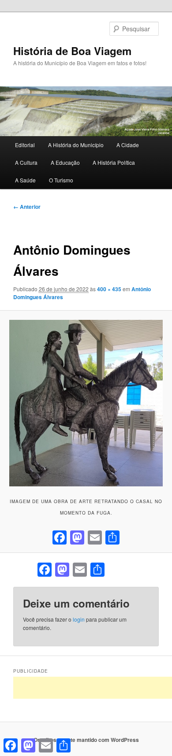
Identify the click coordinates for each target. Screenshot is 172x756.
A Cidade (127, 144)
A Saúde (25, 180)
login (79, 619)
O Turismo (61, 180)
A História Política (114, 162)
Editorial (25, 144)
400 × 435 (109, 289)
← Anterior (27, 207)
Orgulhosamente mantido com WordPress (86, 740)
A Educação (65, 162)
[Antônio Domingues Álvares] (85, 403)
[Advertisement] (92, 688)
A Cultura (26, 162)
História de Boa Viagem (72, 50)
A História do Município (76, 144)
